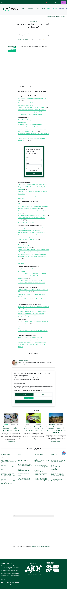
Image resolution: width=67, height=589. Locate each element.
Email (27, 163)
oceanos (54, 455)
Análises (55, 8)
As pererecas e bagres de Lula (26, 222)
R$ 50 (38, 398)
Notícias (24, 8)
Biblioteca (61, 8)
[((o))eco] (11, 9)
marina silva (13, 49)
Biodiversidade (50, 16)
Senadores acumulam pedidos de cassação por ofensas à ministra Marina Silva (8, 482)
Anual (43, 394)
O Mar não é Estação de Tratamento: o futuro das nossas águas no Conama (57, 474)
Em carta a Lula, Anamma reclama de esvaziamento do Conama (25, 465)
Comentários (32, 353)
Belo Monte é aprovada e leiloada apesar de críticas (31, 215)
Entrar (3, 587)
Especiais (43, 8)
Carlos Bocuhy (11, 441)
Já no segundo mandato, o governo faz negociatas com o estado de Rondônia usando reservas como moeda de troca (32, 256)
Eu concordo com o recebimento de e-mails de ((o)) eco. (34, 169)
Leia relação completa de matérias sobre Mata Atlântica (33, 330)
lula (14, 47)
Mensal (24, 394)
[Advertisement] (58, 215)
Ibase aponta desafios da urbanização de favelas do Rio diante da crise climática (41, 467)
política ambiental (12, 51)
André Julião (33, 439)
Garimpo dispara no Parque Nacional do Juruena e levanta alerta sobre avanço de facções (56, 429)
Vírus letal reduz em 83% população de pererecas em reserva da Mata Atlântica (33, 429)
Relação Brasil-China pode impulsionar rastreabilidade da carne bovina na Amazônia (41, 479)
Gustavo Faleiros (23, 39)
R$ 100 (47, 398)
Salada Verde (37, 9)
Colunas (49, 8)
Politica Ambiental (61, 16)
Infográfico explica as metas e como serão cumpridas (32, 342)
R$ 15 (19, 398)
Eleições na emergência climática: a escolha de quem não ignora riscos (11, 429)
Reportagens (31, 8)
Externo (28, 424)
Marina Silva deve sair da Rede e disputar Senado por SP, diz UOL (8, 468)
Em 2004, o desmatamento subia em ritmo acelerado (32, 273)
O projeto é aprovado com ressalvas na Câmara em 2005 (33, 232)
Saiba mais (3, 579)
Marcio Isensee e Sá (55, 441)
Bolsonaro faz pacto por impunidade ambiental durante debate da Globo (24, 472)
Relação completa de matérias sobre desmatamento (31, 282)
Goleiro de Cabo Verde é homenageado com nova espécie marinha (57, 468)
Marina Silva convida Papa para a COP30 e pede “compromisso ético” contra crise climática (8, 475)
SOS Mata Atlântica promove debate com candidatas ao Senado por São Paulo (41, 473)
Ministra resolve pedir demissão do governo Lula (31, 107)
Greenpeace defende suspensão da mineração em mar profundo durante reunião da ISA (58, 461)
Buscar (51, 2)
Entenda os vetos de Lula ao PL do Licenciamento (24, 459)
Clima (55, 16)
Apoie (63, 2)
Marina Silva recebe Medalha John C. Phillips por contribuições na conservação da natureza (8, 461)
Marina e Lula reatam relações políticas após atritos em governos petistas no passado (25, 479)
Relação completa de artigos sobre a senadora (30, 114)
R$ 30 (29, 398)
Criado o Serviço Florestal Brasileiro (27, 239)
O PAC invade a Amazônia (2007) (27, 204)
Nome (27, 157)
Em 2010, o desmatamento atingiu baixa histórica (31, 280)
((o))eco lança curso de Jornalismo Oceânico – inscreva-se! (56, 481)
